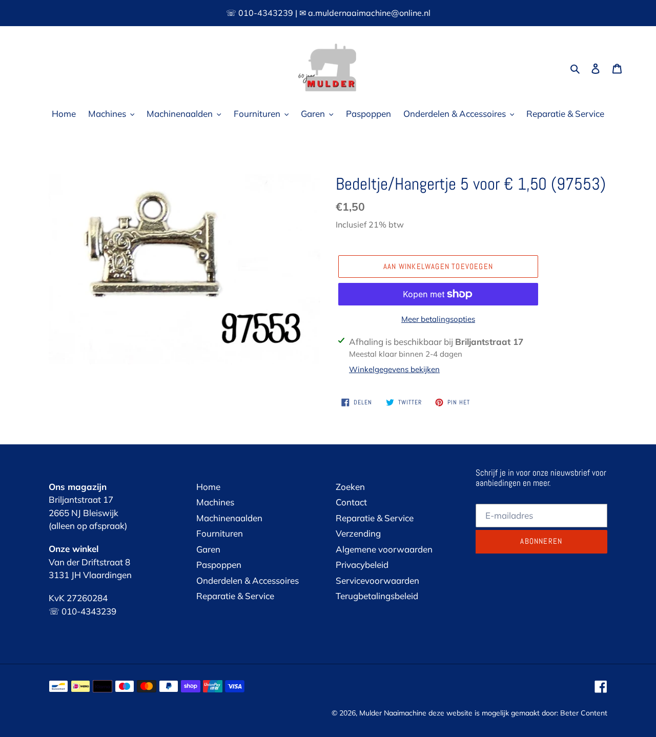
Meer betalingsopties (438, 319)
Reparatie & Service (235, 595)
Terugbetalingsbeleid (377, 595)
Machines (215, 502)
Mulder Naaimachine (392, 713)
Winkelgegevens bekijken (394, 369)
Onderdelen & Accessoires (247, 580)
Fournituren (219, 533)
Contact (351, 502)
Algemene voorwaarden (384, 549)
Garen (208, 549)
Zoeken (350, 486)
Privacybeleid (362, 564)
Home (208, 486)
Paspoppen (218, 564)
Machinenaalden (229, 518)
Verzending (358, 533)
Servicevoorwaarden (377, 580)
